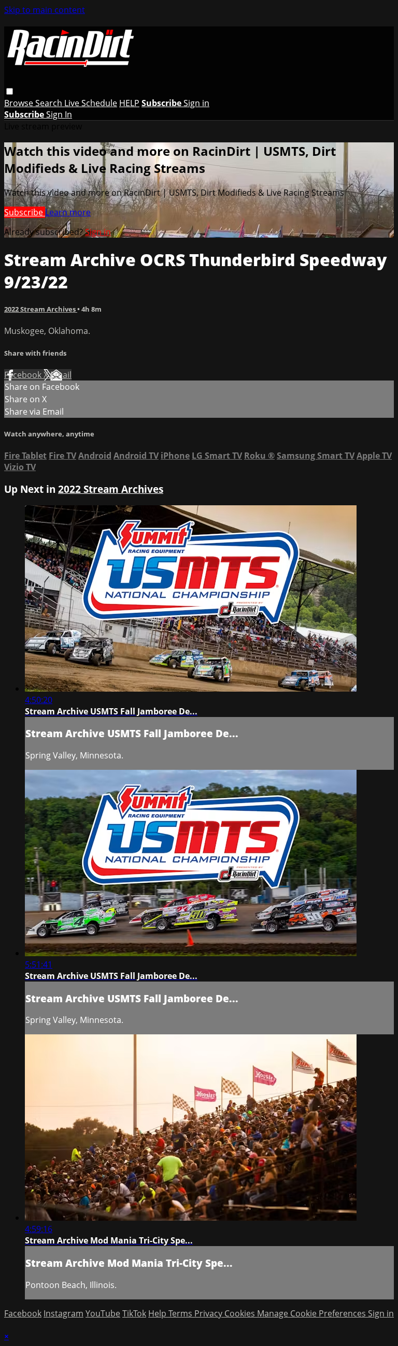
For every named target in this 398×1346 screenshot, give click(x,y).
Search (49, 103)
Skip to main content (44, 10)
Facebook (24, 375)
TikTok (134, 1313)
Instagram (63, 1313)
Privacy (209, 1313)
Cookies (240, 1313)
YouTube (103, 1313)
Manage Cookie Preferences (312, 1313)
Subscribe (24, 212)
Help (158, 1313)
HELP (129, 103)
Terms (181, 1313)
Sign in (196, 103)
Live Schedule (90, 103)
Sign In (59, 114)
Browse (19, 103)
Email (61, 375)
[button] (9, 91)
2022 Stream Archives (40, 309)
